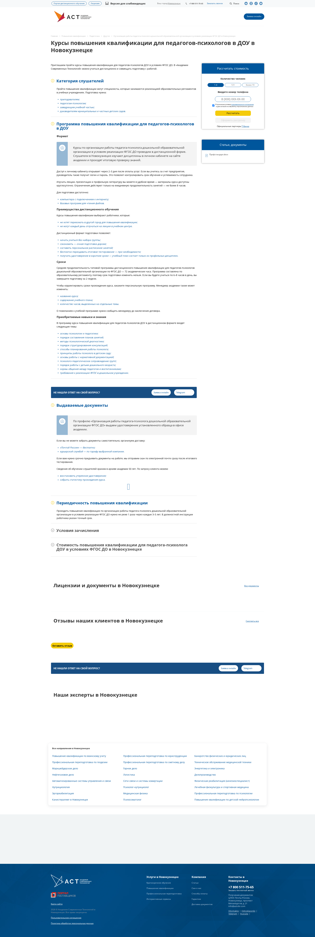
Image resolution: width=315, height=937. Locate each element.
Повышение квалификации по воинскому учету (79, 756)
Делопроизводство (205, 774)
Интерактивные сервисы (159, 899)
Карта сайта (57, 904)
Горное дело (130, 768)
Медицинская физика (135, 793)
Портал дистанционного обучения (69, 3)
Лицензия (95, 3)
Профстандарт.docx (218, 154)
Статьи (195, 882)
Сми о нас (196, 888)
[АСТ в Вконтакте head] (246, 3)
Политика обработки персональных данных (72, 923)
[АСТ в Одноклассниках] (251, 3)
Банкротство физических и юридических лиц (220, 756)
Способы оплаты (200, 893)
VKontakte (233, 910)
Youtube (244, 913)
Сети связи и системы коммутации (143, 780)
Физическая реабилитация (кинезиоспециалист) (222, 780)
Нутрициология (61, 787)
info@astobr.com (236, 906)
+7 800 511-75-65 (196, 3)
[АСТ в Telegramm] (256, 3)
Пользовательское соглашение (66, 917)
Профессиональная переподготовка (164, 893)
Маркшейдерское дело (65, 768)
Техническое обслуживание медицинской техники (222, 762)
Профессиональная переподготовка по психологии (223, 793)
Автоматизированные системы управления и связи (81, 780)
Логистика (129, 774)
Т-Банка (245, 126)
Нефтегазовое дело (63, 774)
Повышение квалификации (160, 888)
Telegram (232, 913)
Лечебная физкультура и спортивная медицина (221, 787)
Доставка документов (202, 904)
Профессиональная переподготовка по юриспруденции (155, 756)
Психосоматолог (132, 799)
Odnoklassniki (248, 910)
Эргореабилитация (63, 793)
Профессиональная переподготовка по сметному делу (154, 762)
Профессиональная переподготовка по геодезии (79, 762)
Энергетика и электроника (209, 768)
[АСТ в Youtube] (261, 3)
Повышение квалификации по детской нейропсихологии (226, 799)
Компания (199, 877)
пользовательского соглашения (242, 104)
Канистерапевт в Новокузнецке (70, 799)
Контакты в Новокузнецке (238, 879)
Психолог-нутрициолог (136, 787)
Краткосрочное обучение (159, 882)
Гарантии (196, 899)
